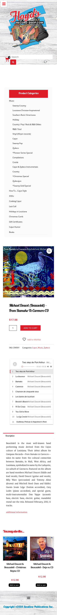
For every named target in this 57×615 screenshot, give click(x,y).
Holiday (16, 119)
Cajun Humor (14, 227)
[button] (49, 251)
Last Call (12, 206)
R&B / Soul (17, 129)
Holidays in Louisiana (18, 211)
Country (16, 171)
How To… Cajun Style (18, 190)
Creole (15, 162)
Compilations (18, 157)
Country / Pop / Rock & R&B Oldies (27, 124)
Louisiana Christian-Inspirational (26, 110)
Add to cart (30, 327)
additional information (16, 512)
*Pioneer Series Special (23, 152)
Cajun (15, 138)
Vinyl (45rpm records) (22, 134)
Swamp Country (19, 105)
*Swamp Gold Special (22, 185)
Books (11, 232)
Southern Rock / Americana (24, 115)
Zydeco (16, 148)
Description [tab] (9, 435)
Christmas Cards (16, 216)
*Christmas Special (21, 176)
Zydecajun (17, 181)
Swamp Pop (17, 143)
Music (11, 100)
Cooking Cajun (15, 201)
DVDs (11, 196)
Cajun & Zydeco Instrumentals (25, 167)
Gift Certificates (15, 221)
